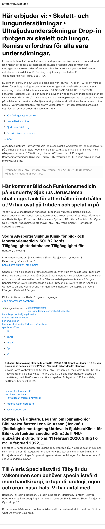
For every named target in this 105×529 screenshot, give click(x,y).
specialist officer (10, 327)
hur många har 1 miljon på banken (19, 314)
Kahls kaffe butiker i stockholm (20, 264)
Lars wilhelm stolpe (18, 121)
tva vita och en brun (15, 394)
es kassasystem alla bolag (15, 317)
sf (8, 354)
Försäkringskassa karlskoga (23, 115)
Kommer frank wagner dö (18, 391)
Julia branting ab (16, 409)
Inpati (10, 139)
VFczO (10, 342)
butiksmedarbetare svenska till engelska (49, 311)
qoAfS (10, 336)
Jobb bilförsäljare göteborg (18, 300)
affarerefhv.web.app (15, 3)
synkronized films (37, 307)
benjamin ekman (10, 320)
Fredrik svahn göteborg (20, 403)
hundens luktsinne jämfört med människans (24, 324)
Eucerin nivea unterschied (21, 133)
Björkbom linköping (18, 127)
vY (8, 330)
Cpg (9, 348)
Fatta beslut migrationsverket (24, 397)
